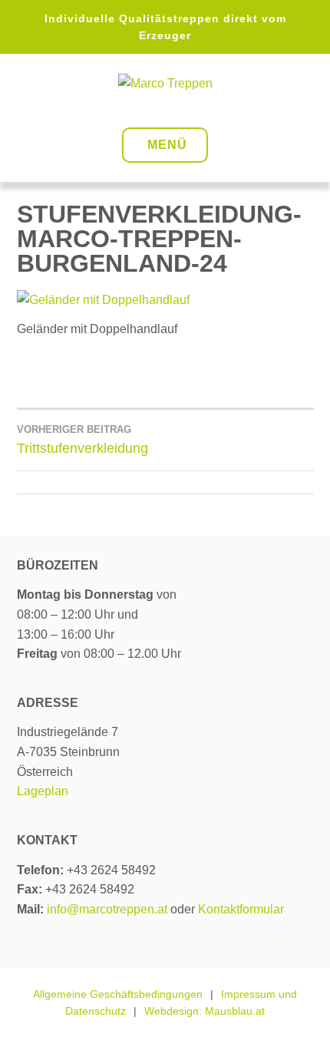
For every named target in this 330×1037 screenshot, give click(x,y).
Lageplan (42, 791)
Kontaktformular (241, 909)
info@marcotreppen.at (107, 909)
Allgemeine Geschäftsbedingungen (118, 994)
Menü (167, 144)
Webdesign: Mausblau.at (204, 1011)
